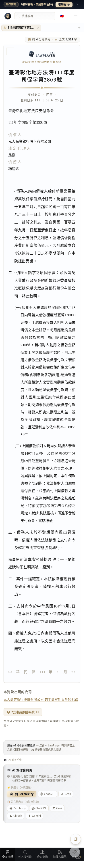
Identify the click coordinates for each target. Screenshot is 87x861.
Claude (17, 816)
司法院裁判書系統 (23, 712)
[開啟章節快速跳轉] (75, 839)
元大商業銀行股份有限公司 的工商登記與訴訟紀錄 (41, 699)
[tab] (21, 28)
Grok (68, 794)
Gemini (36, 816)
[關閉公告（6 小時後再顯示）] (77, 4)
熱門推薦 (11, 4)
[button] (38, 28)
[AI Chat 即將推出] (74, 852)
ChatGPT (49, 794)
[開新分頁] (79, 28)
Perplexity (19, 808)
